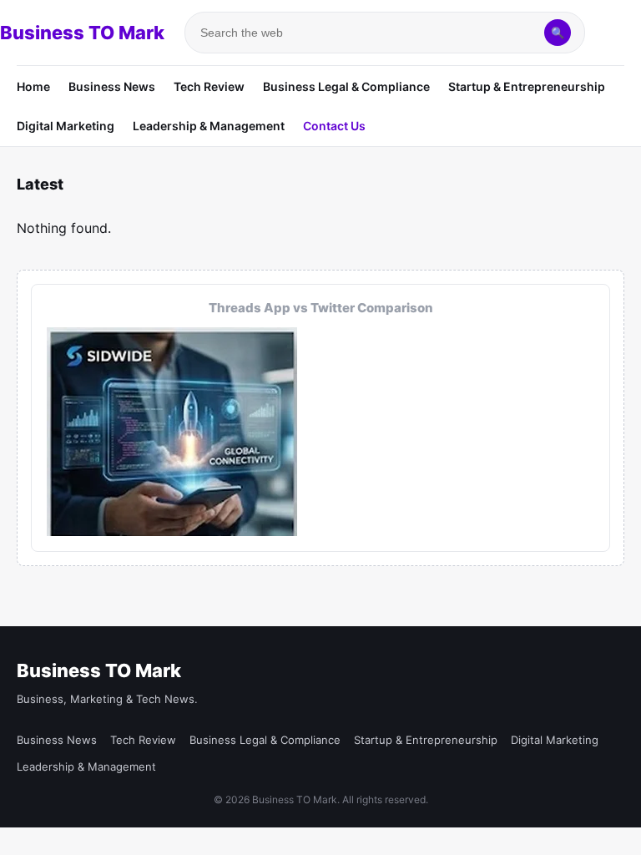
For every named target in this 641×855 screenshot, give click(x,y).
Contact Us (334, 126)
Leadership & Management (209, 126)
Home (33, 86)
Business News (111, 86)
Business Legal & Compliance (346, 86)
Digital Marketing (65, 126)
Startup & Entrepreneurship (526, 86)
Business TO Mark (82, 32)
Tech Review (209, 86)
